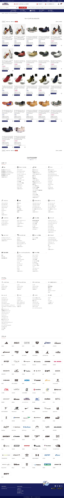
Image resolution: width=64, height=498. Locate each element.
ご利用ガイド (39, 4)
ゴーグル (33, 226)
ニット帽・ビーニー (51, 302)
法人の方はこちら (4, 488)
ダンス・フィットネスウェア (21, 242)
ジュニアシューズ (19, 263)
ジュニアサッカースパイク (21, 171)
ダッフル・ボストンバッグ (21, 303)
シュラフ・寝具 (34, 259)
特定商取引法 (19, 492)
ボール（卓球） (19, 208)
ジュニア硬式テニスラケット (52, 171)
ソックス (49, 185)
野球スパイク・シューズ (36, 181)
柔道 (2, 255)
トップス (3, 284)
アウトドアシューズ (51, 242)
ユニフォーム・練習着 (35, 187)
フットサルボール (19, 185)
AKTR (42, 7)
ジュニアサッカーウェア (20, 180)
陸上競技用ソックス (5, 175)
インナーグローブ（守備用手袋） (37, 190)
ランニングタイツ (50, 226)
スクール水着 (34, 223)
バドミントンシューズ (38, 7)
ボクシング (3, 256)
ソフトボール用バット (35, 180)
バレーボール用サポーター (52, 206)
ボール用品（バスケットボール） (37, 208)
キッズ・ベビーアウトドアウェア (53, 240)
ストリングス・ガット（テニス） (52, 174)
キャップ (18, 268)
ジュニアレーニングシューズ (21, 174)
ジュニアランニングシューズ (52, 223)
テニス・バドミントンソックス (36, 299)
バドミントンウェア (4, 207)
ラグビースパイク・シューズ (21, 220)
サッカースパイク (19, 169)
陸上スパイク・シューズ (5, 319)
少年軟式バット (34, 178)
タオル (49, 292)
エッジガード (50, 178)
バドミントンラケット (5, 203)
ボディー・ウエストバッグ (21, 302)
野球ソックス (34, 300)
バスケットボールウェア (36, 204)
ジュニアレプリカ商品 (20, 182)
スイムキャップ (34, 224)
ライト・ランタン (34, 269)
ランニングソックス (51, 227)
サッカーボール (19, 184)
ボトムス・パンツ (4, 287)
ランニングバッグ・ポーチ (52, 230)
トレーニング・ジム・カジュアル (6, 325)
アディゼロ (29, 7)
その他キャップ (50, 303)
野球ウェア (34, 184)
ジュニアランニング (4, 300)
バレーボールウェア (51, 204)
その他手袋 (34, 191)
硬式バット (34, 175)
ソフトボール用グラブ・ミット (36, 174)
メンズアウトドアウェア (51, 237)
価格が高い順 (13, 21)
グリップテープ (50, 177)
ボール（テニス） (50, 187)
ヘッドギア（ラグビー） (20, 223)
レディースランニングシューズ (52, 221)
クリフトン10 (33, 7)
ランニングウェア (50, 224)
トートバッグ (19, 299)
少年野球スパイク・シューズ (36, 182)
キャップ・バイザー (51, 184)
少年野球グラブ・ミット (36, 172)
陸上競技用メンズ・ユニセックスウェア (8, 172)
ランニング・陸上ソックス (36, 297)
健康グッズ (34, 239)
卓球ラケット (19, 203)
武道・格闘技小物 (4, 258)
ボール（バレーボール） (51, 207)
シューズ (18, 262)
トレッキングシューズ (51, 243)
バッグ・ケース (34, 193)
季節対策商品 (50, 286)
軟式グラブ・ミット (35, 171)
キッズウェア (19, 258)
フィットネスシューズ (5, 317)
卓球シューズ (19, 206)
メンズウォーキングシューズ (6, 237)
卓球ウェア (18, 207)
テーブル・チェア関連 (35, 260)
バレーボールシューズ (51, 203)
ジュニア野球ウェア (35, 185)
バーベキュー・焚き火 (35, 265)
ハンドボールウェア (5, 221)
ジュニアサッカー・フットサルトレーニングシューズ (9, 307)
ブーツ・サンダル (19, 265)
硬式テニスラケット (51, 169)
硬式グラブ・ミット (35, 169)
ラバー (18, 204)
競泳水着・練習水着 (35, 220)
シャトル (3, 208)
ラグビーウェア (19, 221)
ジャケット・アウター (5, 286)
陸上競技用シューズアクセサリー (7, 171)
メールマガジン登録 (20, 490)
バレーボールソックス (35, 303)
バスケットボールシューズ (36, 203)
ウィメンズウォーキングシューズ (6, 239)
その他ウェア (4, 289)
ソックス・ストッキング (35, 196)
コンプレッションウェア (20, 259)
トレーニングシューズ (20, 172)
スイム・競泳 (3, 328)
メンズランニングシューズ (52, 220)
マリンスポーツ (34, 229)
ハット (49, 299)
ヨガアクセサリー (19, 240)
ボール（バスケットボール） (36, 207)
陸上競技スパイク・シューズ (6, 169)
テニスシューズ (50, 180)
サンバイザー (50, 300)
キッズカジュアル (4, 326)
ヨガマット (18, 239)
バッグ (2, 211)
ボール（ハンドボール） (5, 223)
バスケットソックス (35, 302)
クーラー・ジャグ (35, 256)
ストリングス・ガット (5, 204)
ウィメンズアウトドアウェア (52, 239)
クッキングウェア (35, 258)
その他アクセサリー (5, 177)
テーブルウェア (34, 262)
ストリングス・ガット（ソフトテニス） (53, 175)
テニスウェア (50, 182)
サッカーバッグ (19, 187)
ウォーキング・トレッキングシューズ (7, 322)
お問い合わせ (19, 489)
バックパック (19, 297)
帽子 (48, 245)
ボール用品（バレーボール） (52, 208)
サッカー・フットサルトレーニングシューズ (8, 305)
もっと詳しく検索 (23, 7)
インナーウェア (19, 245)
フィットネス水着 (35, 221)
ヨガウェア (18, 237)
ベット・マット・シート (35, 268)
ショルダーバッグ (19, 300)
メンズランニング (4, 297)
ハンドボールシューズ (5, 220)
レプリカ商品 (19, 181)
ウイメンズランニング (5, 299)
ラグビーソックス (35, 306)
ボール (49, 284)
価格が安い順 (8, 21)
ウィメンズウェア (19, 256)
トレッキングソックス (35, 305)
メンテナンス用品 (35, 194)
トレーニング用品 (35, 237)
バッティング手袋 (35, 188)
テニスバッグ (50, 181)
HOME (3, 13)
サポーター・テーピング (51, 290)
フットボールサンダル (20, 177)
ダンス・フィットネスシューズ (21, 243)
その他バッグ (19, 306)
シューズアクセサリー (20, 175)
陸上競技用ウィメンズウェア (6, 174)
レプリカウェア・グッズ (35, 206)
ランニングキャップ (51, 229)
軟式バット (34, 177)
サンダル (3, 329)
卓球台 (18, 211)
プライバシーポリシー (20, 493)
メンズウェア (19, 255)
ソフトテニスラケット (51, 172)
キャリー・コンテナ (35, 255)
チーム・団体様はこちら (49, 4)
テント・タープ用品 (35, 263)
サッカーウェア (19, 178)
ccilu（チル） (6, 13)
